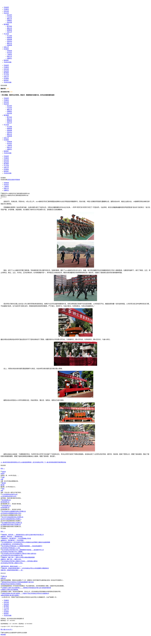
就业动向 (9, 15)
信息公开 (9, 32)
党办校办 (9, 52)
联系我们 (6, 60)
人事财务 (9, 54)
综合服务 (6, 49)
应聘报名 (9, 20)
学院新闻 (9, 50)
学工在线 (6, 33)
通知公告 (9, 18)
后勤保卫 (9, 58)
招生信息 (6, 11)
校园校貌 (9, 45)
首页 (8, 179)
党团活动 (9, 41)
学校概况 (6, 9)
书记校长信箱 (7, 62)
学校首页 (6, 7)
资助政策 (9, 39)
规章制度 (9, 37)
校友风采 (9, 22)
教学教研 (6, 24)
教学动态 (9, 26)
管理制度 (9, 30)
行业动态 (9, 16)
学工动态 (9, 35)
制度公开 (9, 56)
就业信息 (6, 13)
